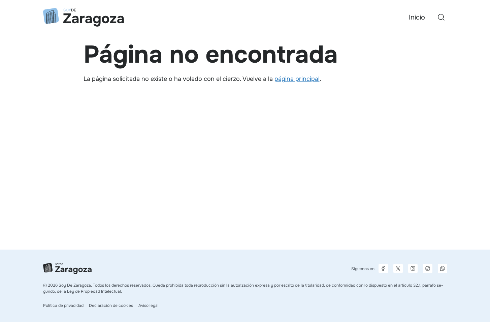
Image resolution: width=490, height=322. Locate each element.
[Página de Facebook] (383, 268)
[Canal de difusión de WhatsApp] (442, 268)
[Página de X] (398, 268)
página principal (297, 79)
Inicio (417, 17)
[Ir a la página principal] (83, 17)
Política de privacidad (63, 305)
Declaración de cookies (111, 305)
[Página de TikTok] (427, 268)
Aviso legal (148, 305)
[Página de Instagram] (413, 268)
